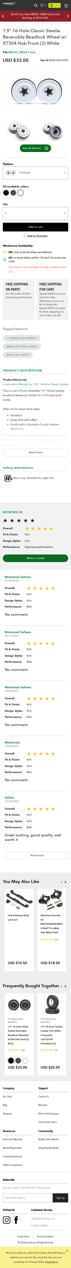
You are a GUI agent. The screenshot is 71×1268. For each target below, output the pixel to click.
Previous (61, 882)
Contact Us (43, 1096)
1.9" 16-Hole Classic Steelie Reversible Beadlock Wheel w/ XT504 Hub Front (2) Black (18, 1035)
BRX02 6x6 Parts (18, 354)
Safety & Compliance (12, 1165)
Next (65, 882)
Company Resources (12, 1156)
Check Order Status (47, 1122)
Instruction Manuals (12, 1139)
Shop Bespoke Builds (48, 1148)
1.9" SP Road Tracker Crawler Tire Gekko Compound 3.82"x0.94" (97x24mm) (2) (52, 1035)
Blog (5, 1105)
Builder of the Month (48, 1139)
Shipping (7, 1113)
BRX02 (13, 52)
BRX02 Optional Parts (22, 346)
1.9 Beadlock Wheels (22, 338)
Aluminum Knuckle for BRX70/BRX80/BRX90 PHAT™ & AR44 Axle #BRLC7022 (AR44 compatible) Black (52, 928)
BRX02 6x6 (27, 52)
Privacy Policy (23, 1236)
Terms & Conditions (45, 1236)
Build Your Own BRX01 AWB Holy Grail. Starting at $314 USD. (35, 16)
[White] (20, 193)
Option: (8, 164)
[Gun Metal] (13, 193)
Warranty (42, 1105)
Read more (35, 452)
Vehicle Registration (12, 1148)
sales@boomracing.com (43, 1218)
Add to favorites (37, 236)
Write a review (35, 558)
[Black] (6, 193)
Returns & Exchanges (48, 1113)
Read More (51, 1262)
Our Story (7, 1096)
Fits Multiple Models (15, 1021)
